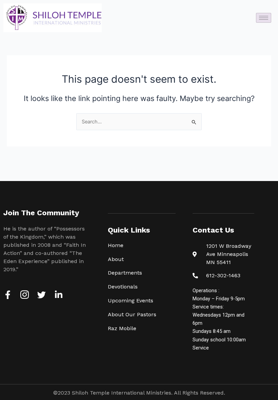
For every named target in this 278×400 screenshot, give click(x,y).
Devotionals (123, 286)
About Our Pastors (132, 314)
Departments (125, 272)
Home (115, 245)
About (116, 259)
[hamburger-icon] (263, 18)
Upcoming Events (130, 300)
